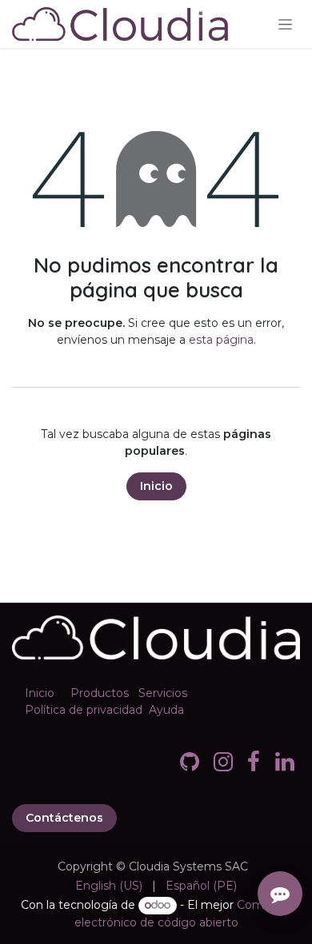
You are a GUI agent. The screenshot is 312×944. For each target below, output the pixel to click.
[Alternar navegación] (285, 24)
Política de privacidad (83, 710)
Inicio (156, 486)
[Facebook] (253, 761)
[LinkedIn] (285, 761)
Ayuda (166, 710)
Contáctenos (64, 818)
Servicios (162, 693)
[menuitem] (108, 886)
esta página (221, 340)
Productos (99, 693)
